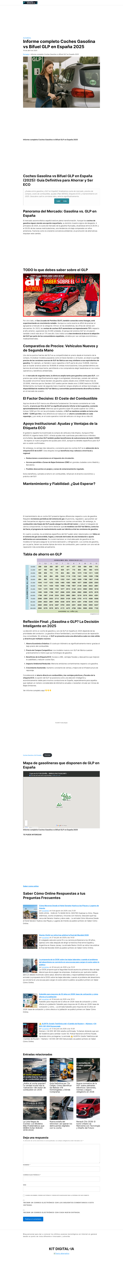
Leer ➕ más (62, 201)
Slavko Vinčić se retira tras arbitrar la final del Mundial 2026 (64, 935)
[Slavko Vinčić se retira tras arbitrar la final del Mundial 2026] (30, 941)
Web (24, 1185)
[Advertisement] (61, 19)
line (37, 886)
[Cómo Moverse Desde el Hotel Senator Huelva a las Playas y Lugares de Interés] (30, 912)
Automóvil (27, 38)
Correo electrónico (32, 1175)
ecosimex (45, 911)
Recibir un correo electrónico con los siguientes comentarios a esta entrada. (58, 1204)
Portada (26, 54)
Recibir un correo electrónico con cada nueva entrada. (51, 1212)
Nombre (26, 1165)
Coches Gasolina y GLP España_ (32, 755)
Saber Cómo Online (39, 893)
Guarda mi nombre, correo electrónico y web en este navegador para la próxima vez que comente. (57, 1195)
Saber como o (28, 886)
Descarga (47, 755)
